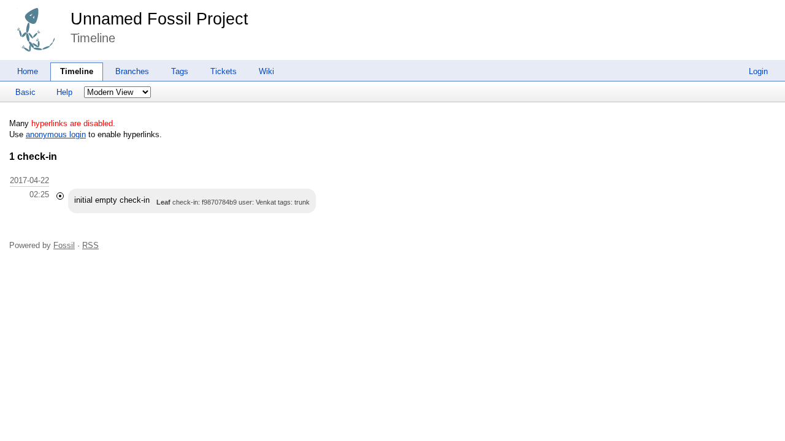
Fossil (64, 245)
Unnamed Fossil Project (159, 19)
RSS (90, 245)
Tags (179, 71)
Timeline (76, 71)
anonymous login (56, 134)
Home (27, 71)
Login (758, 71)
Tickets (223, 71)
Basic (25, 92)
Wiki (266, 71)
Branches (132, 71)
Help (64, 92)
